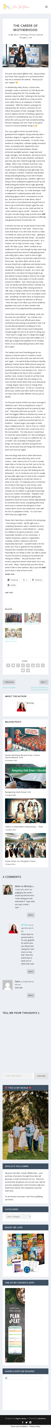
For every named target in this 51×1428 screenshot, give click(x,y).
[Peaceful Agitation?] (13, 617)
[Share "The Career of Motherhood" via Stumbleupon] (42, 665)
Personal (32, 35)
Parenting (23, 35)
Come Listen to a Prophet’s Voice (20, 861)
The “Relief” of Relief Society (11, 640)
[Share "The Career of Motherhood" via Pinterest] (28, 665)
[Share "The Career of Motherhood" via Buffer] (37, 665)
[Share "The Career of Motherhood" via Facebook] (8, 665)
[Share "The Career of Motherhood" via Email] (23, 670)
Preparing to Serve (32, 623)
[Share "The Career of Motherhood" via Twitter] (13, 665)
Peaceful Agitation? (13, 623)
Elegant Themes (20, 1418)
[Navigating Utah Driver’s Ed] (25, 776)
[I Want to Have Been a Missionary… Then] (25, 810)
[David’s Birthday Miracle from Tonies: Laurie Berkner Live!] (25, 739)
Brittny (30, 703)
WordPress (42, 1418)
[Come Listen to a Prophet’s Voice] (25, 845)
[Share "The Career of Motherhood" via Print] (28, 670)
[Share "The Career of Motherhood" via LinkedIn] (32, 665)
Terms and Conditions (19, 1426)
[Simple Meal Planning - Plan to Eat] (15, 1362)
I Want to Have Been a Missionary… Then (24, 827)
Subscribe (41, 1076)
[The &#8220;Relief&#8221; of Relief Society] (13, 632)
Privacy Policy (34, 1426)
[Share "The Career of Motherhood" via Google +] (18, 665)
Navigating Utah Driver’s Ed (18, 792)
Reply (30, 915)
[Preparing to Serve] (32, 617)
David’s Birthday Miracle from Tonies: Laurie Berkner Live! (22, 756)
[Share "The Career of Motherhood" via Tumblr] (23, 665)
